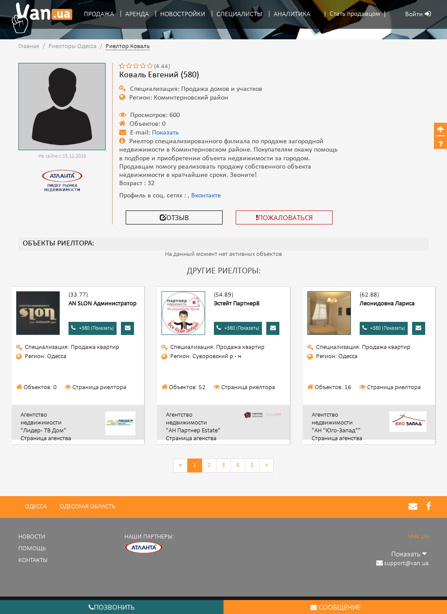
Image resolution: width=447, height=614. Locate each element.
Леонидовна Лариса (387, 303)
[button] (355, 14)
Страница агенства (46, 438)
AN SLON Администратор (103, 303)
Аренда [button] (137, 14)
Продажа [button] (99, 14)
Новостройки (182, 14)
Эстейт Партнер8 (237, 303)
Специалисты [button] (239, 14)
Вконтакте (206, 196)
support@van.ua (406, 563)
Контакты (33, 560)
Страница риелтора (99, 387)
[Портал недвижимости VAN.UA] (39, 18)
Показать (165, 133)
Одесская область (87, 507)
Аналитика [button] (292, 14)
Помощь (32, 548)
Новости (31, 537)
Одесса (36, 507)
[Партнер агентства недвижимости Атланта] (144, 548)
